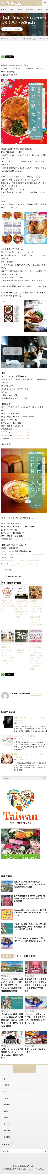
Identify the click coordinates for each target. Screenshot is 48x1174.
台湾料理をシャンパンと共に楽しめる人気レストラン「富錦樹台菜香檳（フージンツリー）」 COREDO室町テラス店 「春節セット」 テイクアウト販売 (35, 613)
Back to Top (24, 1070)
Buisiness (29, 10)
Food (6, 1117)
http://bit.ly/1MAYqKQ (23, 539)
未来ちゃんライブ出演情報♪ (25, 736)
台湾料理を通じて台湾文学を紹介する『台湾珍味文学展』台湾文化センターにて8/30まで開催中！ (30, 898)
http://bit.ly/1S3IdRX (22, 429)
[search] (45, 778)
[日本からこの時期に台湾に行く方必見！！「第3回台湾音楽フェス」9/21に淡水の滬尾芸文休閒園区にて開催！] (7, 886)
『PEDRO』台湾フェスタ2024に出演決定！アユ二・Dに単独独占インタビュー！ (35, 1018)
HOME (3, 10)
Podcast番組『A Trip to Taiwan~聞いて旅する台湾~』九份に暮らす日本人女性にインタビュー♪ (30, 912)
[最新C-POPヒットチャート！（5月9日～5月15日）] (7, 758)
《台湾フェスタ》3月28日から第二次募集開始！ (7, 605)
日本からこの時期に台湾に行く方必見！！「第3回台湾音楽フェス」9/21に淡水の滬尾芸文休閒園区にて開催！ (30, 884)
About (12, 10)
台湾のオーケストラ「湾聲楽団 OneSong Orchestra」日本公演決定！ (12, 1053)
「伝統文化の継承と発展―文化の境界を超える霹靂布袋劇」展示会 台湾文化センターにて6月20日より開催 (30, 926)
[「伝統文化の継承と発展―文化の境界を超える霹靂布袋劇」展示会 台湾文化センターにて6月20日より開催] (7, 928)
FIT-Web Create (19, 1169)
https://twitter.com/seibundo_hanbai (26, 564)
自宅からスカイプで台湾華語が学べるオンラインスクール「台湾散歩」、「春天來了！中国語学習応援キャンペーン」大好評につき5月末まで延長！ (35, 656)
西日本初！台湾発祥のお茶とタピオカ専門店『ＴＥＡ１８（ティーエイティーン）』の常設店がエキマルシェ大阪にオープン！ (7, 655)
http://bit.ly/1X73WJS (22, 435)
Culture (39, 10)
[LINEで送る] (2, 56)
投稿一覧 (35, 694)
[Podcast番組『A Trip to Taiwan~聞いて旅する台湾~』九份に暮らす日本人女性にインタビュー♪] (7, 914)
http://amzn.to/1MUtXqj (19, 438)
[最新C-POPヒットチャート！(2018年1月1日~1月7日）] (7, 722)
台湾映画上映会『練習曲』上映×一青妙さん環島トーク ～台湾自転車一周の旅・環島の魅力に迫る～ (21, 609)
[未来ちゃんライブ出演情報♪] (7, 740)
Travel (6, 1124)
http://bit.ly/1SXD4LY (22, 432)
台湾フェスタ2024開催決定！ (35, 1050)
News (20, 10)
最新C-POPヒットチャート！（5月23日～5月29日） (21, 648)
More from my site (13, 577)
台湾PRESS (30, 1166)
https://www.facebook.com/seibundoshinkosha (20, 560)
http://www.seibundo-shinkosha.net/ (29, 554)
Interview (7, 1130)
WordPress (40, 1169)
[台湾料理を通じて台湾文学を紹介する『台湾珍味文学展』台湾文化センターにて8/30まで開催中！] (7, 900)
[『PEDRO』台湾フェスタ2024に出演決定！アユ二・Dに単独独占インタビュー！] (7, 943)
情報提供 (7, 1137)
